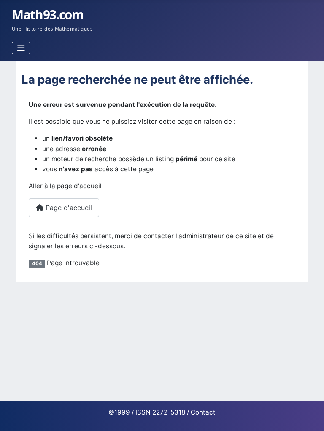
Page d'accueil (67, 207)
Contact (203, 412)
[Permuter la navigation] (21, 48)
